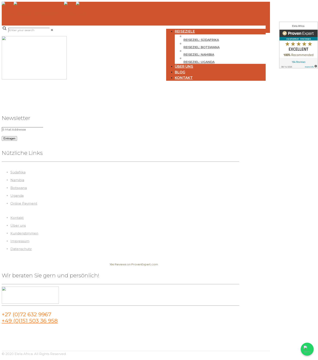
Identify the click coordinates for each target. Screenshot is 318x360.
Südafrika (18, 172)
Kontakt (17, 218)
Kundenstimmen (24, 233)
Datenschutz (21, 249)
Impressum (19, 241)
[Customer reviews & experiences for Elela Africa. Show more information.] (298, 45)
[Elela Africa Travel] (45, 13)
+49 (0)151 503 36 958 (30, 320)
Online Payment (23, 203)
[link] (52, 30)
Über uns (18, 225)
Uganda (17, 196)
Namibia (17, 180)
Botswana (18, 188)
